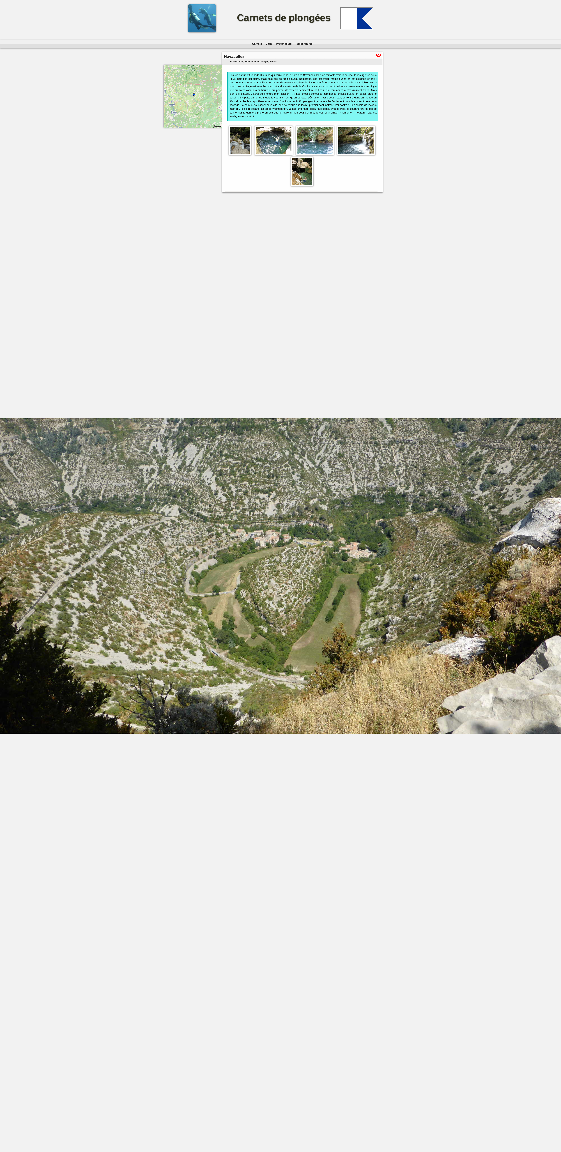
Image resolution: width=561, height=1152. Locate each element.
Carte (269, 43)
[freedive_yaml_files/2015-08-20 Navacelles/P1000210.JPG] (302, 171)
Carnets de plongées (283, 17)
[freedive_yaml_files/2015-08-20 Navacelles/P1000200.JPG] (240, 140)
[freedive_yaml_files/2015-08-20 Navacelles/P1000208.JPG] (356, 140)
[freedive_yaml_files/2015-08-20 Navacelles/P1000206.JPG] (315, 140)
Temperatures (303, 43)
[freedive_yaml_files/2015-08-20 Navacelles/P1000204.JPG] (274, 140)
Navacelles (234, 56)
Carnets (257, 43)
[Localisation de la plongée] (194, 96)
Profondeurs (284, 43)
